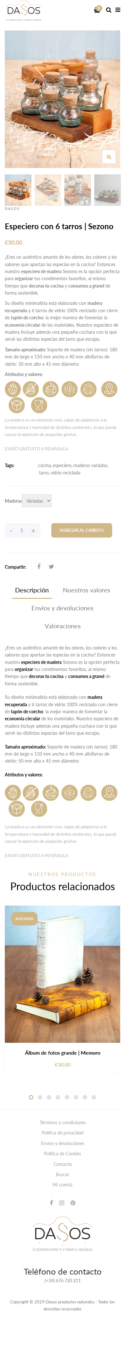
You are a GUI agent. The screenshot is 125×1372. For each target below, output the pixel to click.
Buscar (62, 1174)
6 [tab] (76, 1097)
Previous (6, 190)
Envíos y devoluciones (62, 608)
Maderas (13, 501)
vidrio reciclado (65, 472)
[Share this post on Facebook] (38, 566)
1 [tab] (31, 1097)
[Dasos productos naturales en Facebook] (51, 1202)
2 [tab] (40, 1097)
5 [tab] (67, 1097)
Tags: (9, 465)
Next (118, 190)
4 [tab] (58, 1097)
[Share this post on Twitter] (51, 566)
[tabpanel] (62, 990)
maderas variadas (90, 465)
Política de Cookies (62, 1153)
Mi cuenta (62, 1184)
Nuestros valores (86, 590)
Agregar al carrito (82, 530)
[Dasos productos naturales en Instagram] (61, 1202)
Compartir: (15, 567)
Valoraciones (63, 626)
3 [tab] (49, 1097)
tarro (44, 472)
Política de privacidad (63, 1132)
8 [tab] (94, 1097)
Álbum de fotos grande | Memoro (62, 1053)
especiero (62, 465)
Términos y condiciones (63, 1122)
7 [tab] (85, 1097)
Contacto (63, 1164)
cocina (44, 465)
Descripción (32, 590)
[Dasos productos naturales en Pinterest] (73, 1202)
